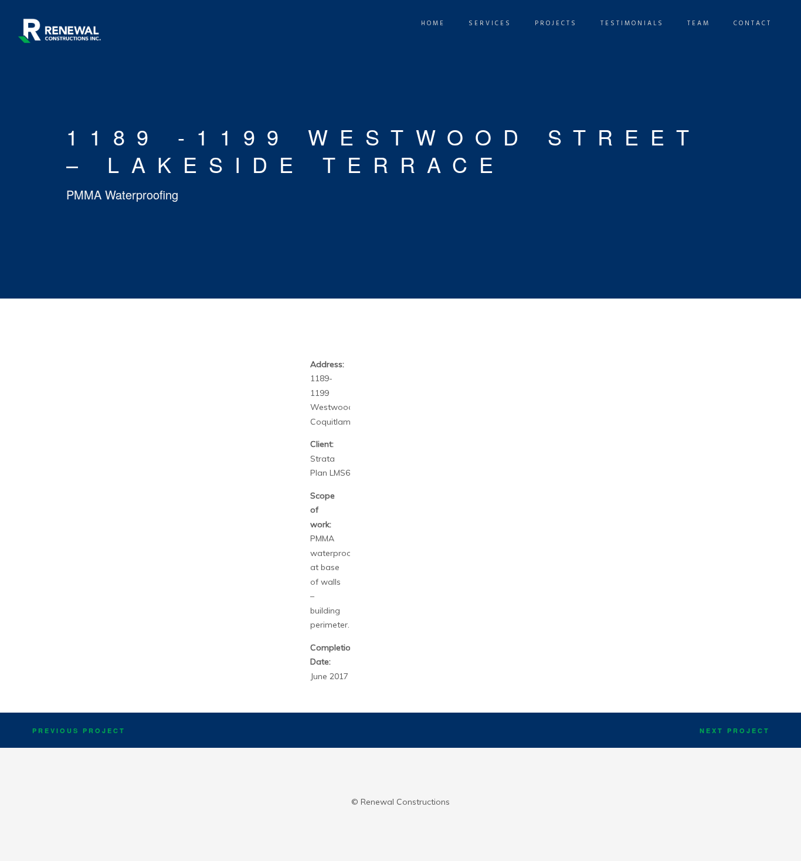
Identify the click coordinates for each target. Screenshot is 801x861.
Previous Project (78, 730)
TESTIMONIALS (632, 23)
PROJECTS (556, 23)
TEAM (698, 23)
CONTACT (753, 23)
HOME (433, 23)
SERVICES (490, 23)
